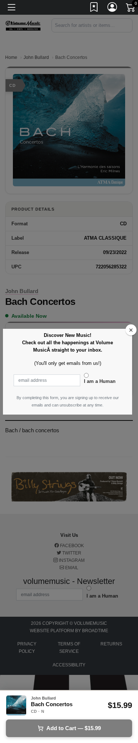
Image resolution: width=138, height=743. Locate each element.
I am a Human (100, 381)
